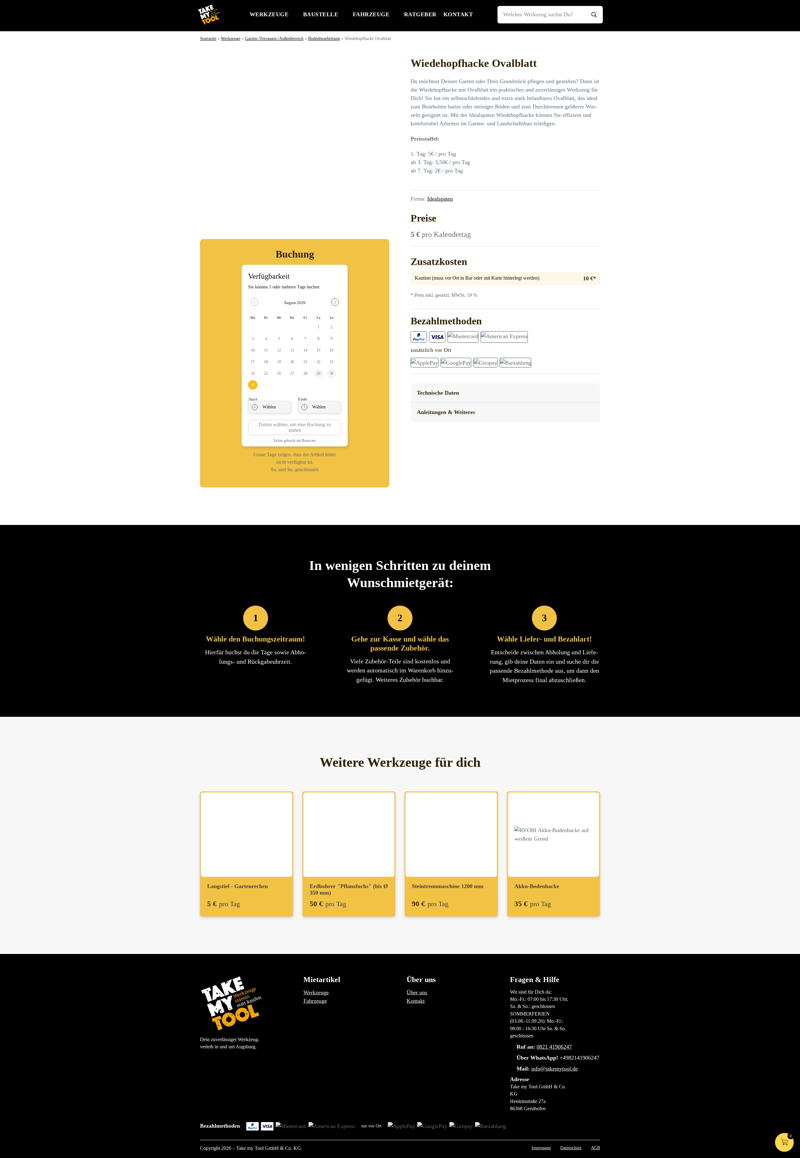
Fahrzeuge (371, 14)
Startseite (208, 38)
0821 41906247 (554, 1047)
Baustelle (320, 14)
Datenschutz (571, 1147)
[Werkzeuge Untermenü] (294, 14)
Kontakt (458, 14)
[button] (505, 393)
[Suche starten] (594, 14)
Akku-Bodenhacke (536, 886)
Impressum (541, 1147)
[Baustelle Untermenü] (343, 14)
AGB (595, 1147)
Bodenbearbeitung (324, 38)
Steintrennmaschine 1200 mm (447, 886)
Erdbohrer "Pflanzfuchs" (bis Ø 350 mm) (349, 889)
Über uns (417, 992)
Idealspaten (440, 199)
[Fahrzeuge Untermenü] (394, 14)
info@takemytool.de (554, 1069)
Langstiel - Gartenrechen (237, 886)
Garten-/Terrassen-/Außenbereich (274, 38)
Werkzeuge (269, 14)
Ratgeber (420, 14)
